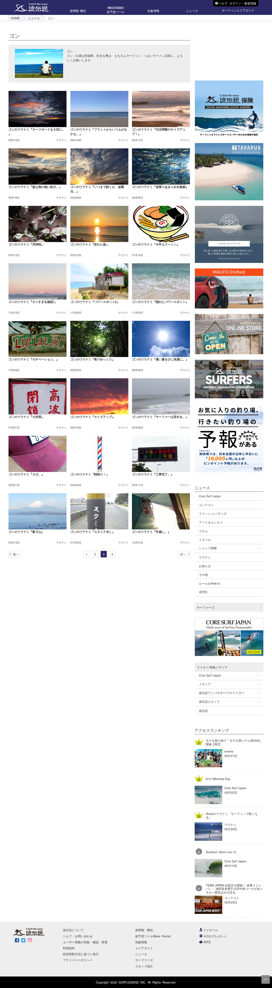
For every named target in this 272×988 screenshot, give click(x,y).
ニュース (34, 18)
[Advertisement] (227, 48)
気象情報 (141, 942)
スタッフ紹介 (144, 966)
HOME (15, 18)
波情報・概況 (144, 930)
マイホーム (210, 930)
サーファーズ (144, 960)
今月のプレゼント (215, 936)
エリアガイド (144, 948)
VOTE (207, 942)
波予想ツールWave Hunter (153, 936)
